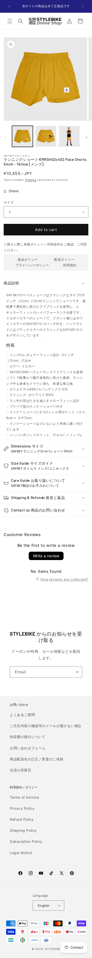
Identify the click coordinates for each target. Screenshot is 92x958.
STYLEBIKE (52, 949)
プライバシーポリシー (32, 265)
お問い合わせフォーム (28, 748)
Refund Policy (22, 819)
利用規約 (69, 265)
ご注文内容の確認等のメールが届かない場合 (45, 726)
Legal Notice (21, 853)
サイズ (8, 202)
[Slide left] (5, 137)
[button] (9, 21)
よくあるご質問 (22, 715)
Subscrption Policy (26, 841)
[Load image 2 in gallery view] (45, 136)
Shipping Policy (23, 830)
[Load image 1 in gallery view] (22, 136)
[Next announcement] (83, 6)
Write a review (46, 555)
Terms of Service (24, 797)
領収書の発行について (28, 737)
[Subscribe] (76, 672)
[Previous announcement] (9, 6)
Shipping (30, 179)
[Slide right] (86, 137)
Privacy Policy (22, 808)
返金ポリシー (28, 259)
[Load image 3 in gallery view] (69, 136)
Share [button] (14, 191)
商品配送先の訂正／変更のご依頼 (37, 759)
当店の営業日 (20, 770)
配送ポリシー (64, 259)
